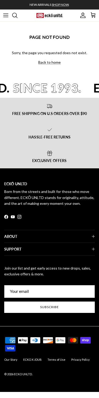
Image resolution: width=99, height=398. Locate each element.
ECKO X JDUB (32, 359)
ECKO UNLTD (23, 374)
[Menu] (6, 15)
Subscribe (49, 307)
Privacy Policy (80, 359)
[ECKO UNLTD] (49, 15)
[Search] (17, 15)
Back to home (49, 62)
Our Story (10, 359)
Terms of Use (56, 359)
